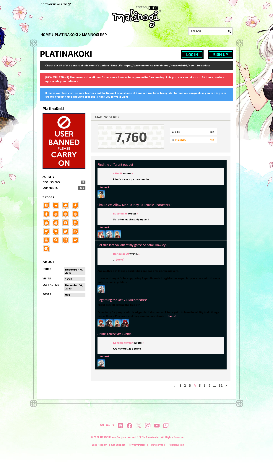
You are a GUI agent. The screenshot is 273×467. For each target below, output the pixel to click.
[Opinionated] (47, 230)
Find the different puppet (115, 164)
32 (221, 385)
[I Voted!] (76, 239)
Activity (48, 176)
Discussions (63, 182)
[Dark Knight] (76, 213)
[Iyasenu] (101, 193)
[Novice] (76, 204)
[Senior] (47, 213)
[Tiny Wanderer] (76, 222)
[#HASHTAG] (67, 230)
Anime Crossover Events (114, 333)
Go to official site (54, 4)
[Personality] (76, 230)
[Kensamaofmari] (101, 233)
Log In (192, 54)
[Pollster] (67, 239)
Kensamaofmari (123, 342)
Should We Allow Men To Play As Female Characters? (135, 205)
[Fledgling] (67, 204)
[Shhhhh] (47, 248)
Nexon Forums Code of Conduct (126, 92)
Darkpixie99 (121, 253)
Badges (48, 197)
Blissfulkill (120, 213)
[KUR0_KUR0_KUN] (109, 322)
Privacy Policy (137, 444)
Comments (63, 187)
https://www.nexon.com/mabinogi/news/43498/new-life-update (167, 65)
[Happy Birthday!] (47, 239)
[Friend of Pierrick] (47, 204)
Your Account (99, 444)
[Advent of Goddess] (57, 213)
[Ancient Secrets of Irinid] (57, 222)
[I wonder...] (57, 239)
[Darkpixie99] (101, 288)
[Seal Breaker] (67, 222)
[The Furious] (57, 230)
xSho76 (118, 173)
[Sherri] (117, 233)
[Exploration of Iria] (47, 222)
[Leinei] (101, 322)
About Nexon (176, 444)
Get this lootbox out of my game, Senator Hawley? (132, 245)
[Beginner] (57, 204)
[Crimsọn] (125, 322)
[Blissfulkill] (109, 233)
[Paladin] (67, 213)
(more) (104, 187)
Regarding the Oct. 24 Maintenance (122, 299)
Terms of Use (157, 444)
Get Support (118, 444)
